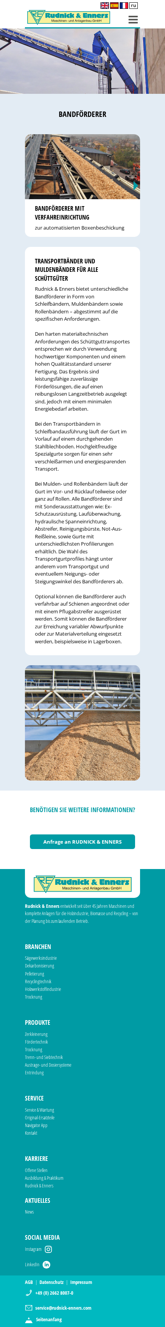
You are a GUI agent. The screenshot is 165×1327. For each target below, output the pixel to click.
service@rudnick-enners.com (63, 1307)
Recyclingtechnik (38, 981)
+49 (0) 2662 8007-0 (54, 1292)
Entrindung (34, 1072)
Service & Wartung (39, 1109)
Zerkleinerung (36, 1034)
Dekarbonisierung (39, 965)
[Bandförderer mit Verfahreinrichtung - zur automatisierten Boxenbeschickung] (82, 166)
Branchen (38, 947)
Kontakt (31, 1132)
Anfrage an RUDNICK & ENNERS (82, 841)
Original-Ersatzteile (39, 1117)
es (114, 5)
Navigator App (36, 1125)
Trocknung (33, 996)
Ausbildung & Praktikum (44, 1177)
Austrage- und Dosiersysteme (48, 1064)
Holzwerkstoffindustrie (43, 989)
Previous (29, 185)
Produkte (37, 1022)
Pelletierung (34, 973)
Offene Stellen (36, 1170)
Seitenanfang (49, 1319)
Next (136, 185)
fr (124, 5)
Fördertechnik (36, 1041)
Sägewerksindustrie (41, 957)
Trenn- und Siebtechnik (44, 1057)
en (105, 5)
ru (133, 5)
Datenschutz (52, 1282)
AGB (29, 1282)
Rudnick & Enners (39, 1185)
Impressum (81, 1282)
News (29, 1211)
